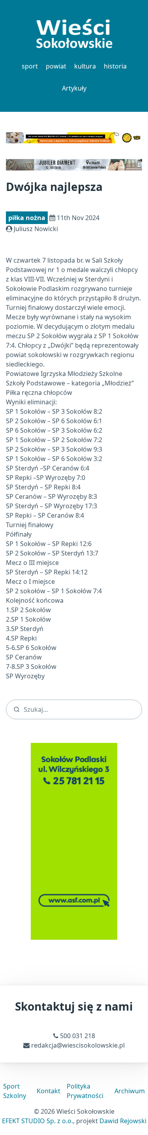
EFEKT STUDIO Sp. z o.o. (37, 1120)
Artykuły (74, 88)
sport (30, 66)
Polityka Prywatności (85, 1091)
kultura (85, 66)
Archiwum (129, 1091)
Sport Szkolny (14, 1091)
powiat (56, 66)
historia (115, 66)
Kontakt (48, 1091)
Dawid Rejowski (122, 1120)
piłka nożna (26, 217)
